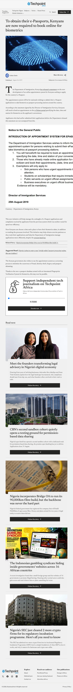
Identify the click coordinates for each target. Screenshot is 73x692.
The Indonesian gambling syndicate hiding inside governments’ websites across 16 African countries (37, 567)
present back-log (39, 238)
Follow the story (33, 385)
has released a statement (48, 89)
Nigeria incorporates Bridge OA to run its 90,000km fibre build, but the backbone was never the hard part (37, 243)
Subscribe (63, 12)
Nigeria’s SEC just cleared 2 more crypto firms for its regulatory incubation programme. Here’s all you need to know (35, 634)
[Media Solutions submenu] (23, 13)
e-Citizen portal (40, 110)
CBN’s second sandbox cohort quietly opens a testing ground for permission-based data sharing (34, 433)
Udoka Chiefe (13, 75)
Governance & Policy (61, 80)
